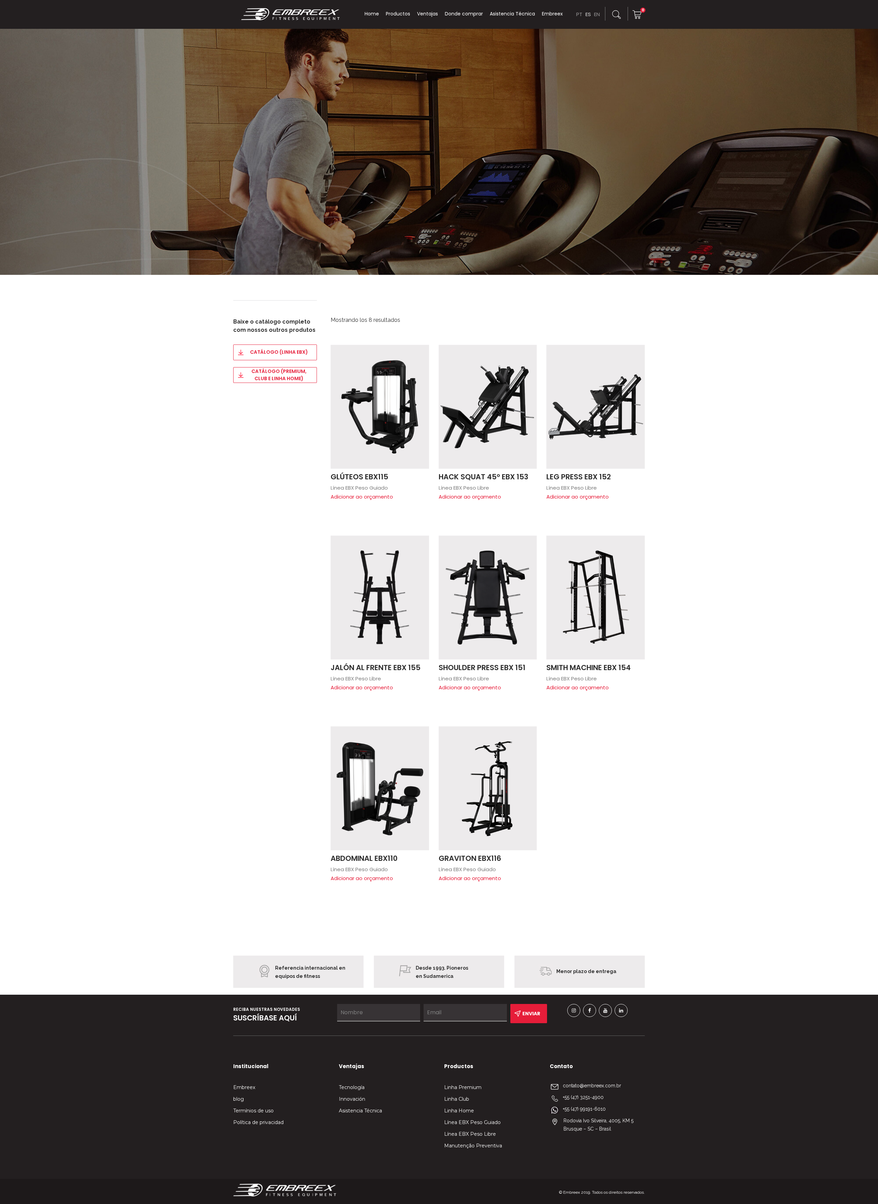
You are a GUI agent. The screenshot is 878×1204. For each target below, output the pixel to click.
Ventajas (427, 13)
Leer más (420, 353)
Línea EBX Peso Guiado (472, 1122)
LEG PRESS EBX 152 (578, 477)
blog (238, 1099)
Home (372, 13)
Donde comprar (464, 13)
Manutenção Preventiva (473, 1146)
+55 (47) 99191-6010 (584, 1109)
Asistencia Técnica (512, 13)
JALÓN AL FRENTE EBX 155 (375, 668)
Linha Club (456, 1099)
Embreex (552, 13)
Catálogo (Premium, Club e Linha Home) (279, 375)
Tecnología (352, 1087)
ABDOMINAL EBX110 (364, 858)
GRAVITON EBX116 (470, 858)
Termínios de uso (253, 1111)
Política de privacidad (258, 1122)
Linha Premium (463, 1087)
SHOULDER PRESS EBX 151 (482, 668)
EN (597, 14)
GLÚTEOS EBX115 (359, 477)
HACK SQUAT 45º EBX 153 (483, 477)
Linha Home (459, 1111)
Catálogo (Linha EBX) (279, 352)
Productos (398, 13)
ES (588, 14)
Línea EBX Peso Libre (470, 1134)
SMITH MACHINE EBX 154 (588, 668)
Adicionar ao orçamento (362, 496)
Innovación (352, 1099)
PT (579, 14)
